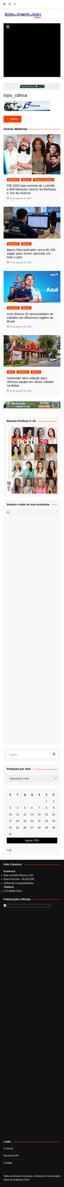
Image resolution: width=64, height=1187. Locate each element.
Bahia (11, 372)
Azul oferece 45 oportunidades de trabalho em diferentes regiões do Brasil (30, 317)
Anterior (14, 119)
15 (46, 814)
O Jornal (8, 1148)
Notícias (26, 179)
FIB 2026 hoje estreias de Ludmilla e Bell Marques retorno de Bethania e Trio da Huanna (31, 189)
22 (46, 821)
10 (10, 814)
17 (10, 821)
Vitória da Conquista (43, 179)
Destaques (13, 179)
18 (17, 821)
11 (17, 814)
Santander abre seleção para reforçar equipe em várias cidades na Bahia (30, 381)
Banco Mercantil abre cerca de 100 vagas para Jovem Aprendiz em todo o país (31, 253)
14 (39, 814)
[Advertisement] (32, 53)
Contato (8, 1163)
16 (53, 814)
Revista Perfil (11, 1155)
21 (39, 821)
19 (24, 821)
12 (24, 814)
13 (32, 814)
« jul (9, 850)
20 (32, 821)
